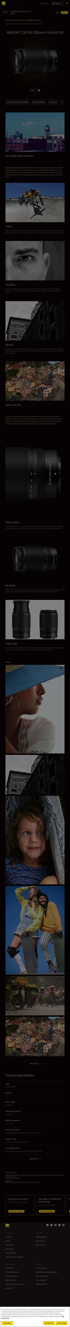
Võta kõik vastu (49, 1323)
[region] (35, 1317)
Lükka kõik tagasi (61, 1323)
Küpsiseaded (7, 1323)
